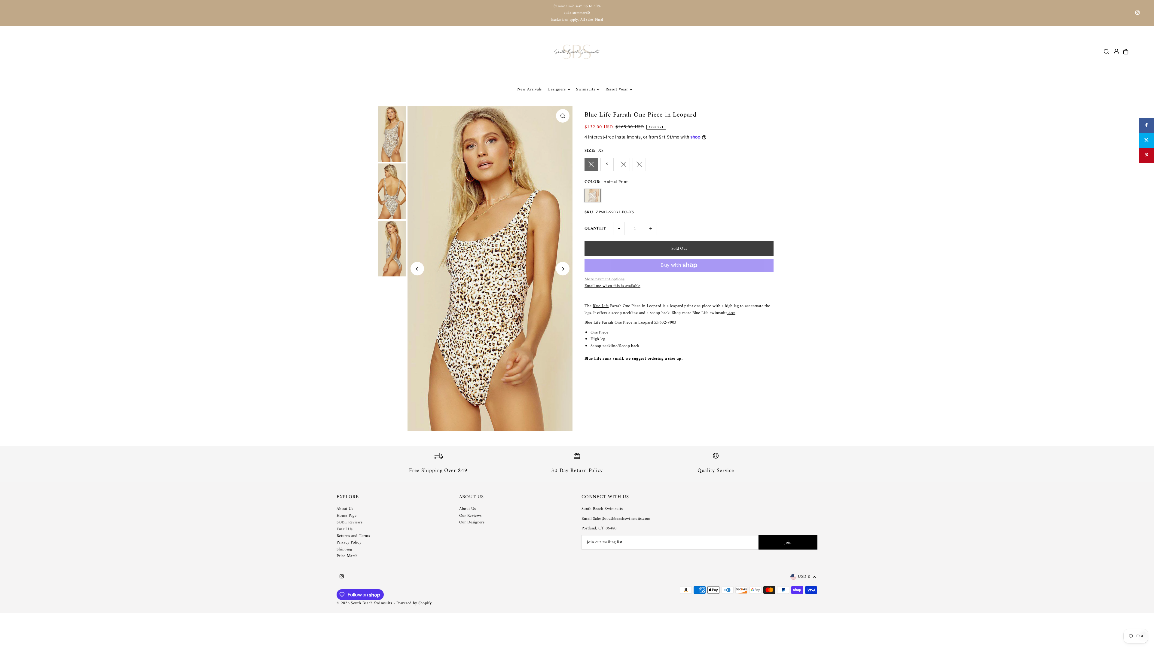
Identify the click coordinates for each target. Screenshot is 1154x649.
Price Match (347, 556)
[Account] (1116, 51)
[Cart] (1125, 51)
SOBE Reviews (349, 522)
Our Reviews (470, 516)
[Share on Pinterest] (1146, 155)
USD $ (804, 577)
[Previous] (417, 269)
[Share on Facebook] (1146, 125)
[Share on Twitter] (1146, 140)
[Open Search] (1106, 51)
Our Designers (472, 522)
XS (591, 164)
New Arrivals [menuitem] (529, 89)
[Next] (562, 269)
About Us (345, 509)
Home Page (346, 516)
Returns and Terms (353, 536)
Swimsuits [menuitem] (585, 89)
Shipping (344, 549)
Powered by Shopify (414, 603)
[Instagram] (1137, 13)
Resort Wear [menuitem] (617, 89)
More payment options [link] (604, 279)
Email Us (345, 529)
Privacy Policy (349, 542)
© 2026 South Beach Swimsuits (364, 603)
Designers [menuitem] (557, 89)
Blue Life (601, 306)
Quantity (595, 228)
